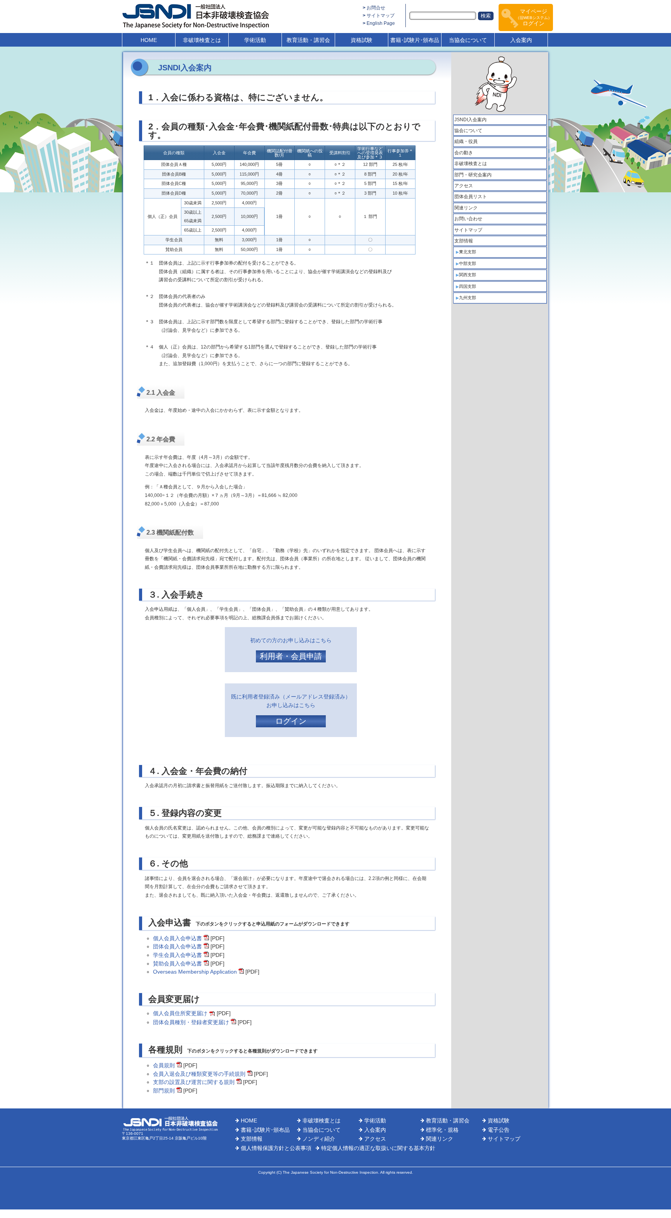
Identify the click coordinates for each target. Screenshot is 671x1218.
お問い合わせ (468, 218)
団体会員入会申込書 (177, 946)
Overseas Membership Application (195, 972)
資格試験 (361, 40)
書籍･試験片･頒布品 (414, 40)
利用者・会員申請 (291, 656)
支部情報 (463, 241)
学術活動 (255, 40)
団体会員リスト (470, 196)
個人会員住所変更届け (180, 1013)
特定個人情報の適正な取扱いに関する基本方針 (378, 1148)
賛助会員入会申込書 (177, 963)
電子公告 (498, 1130)
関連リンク (466, 208)
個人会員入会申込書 (177, 938)
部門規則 (164, 1090)
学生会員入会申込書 (177, 955)
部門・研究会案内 (473, 175)
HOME (149, 40)
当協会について (468, 40)
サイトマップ (381, 15)
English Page (381, 23)
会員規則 (164, 1065)
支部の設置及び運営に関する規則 (194, 1082)
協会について (468, 130)
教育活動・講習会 (308, 40)
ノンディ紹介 (318, 1139)
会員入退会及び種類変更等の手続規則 (199, 1074)
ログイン (290, 721)
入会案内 (521, 40)
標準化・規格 (442, 1130)
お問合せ (376, 7)
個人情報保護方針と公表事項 (276, 1148)
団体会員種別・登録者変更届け (191, 1022)
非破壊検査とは (202, 40)
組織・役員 (466, 141)
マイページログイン (534, 17)
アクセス (463, 185)
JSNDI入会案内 (470, 119)
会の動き (463, 152)
